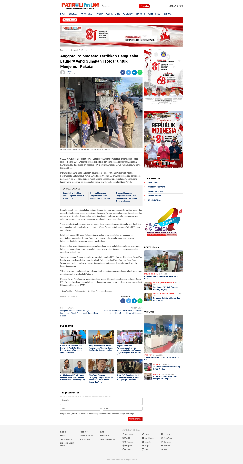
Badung (147, 274)
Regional (154, 274)
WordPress (168, 438)
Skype (147, 446)
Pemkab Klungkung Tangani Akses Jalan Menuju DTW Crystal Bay (100, 195)
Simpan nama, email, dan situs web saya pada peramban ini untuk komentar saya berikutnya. (97, 414)
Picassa (128, 449)
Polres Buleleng (155, 191)
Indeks (63, 432)
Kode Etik (84, 432)
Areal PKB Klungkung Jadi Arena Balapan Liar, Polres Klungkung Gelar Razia (128, 377)
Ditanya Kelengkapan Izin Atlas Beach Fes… (161, 277)
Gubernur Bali (154, 200)
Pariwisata (164, 293)
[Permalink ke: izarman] (62, 72)
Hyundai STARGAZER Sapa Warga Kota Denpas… (165, 377)
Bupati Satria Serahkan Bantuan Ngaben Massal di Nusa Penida (73, 195)
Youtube (167, 446)
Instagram (129, 442)
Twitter (147, 434)
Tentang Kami (66, 439)
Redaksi (63, 436)
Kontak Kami (85, 439)
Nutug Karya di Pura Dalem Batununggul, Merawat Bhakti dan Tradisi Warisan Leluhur (100, 348)
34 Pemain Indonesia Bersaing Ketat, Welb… (166, 368)
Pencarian (145, 6)
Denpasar (156, 283)
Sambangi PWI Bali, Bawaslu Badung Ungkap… (165, 288)
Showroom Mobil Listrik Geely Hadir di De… (161, 358)
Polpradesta (80, 291)
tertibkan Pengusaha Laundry (100, 291)
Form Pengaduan (107, 439)
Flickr (147, 449)
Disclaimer (104, 436)
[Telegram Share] (134, 72)
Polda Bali (153, 183)
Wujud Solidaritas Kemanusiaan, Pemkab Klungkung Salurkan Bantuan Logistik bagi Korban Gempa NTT (129, 350)
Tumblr (127, 438)
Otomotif (147, 355)
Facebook (129, 434)
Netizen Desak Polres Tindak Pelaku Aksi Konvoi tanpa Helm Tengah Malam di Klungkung (123, 310)
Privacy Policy (86, 436)
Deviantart (167, 442)
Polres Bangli (154, 196)
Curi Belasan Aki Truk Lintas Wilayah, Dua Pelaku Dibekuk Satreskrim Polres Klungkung (72, 377)
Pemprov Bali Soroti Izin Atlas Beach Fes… (166, 299)
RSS (165, 449)
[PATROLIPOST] (80, 6)
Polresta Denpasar (156, 187)
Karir (102, 432)
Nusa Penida (67, 291)
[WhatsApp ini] (140, 72)
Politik (164, 283)
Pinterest (167, 434)
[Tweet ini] (128, 72)
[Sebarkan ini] (122, 72)
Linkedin (148, 442)
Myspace (128, 446)
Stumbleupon (150, 438)
